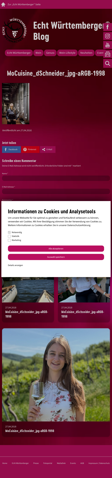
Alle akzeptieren (56, 248)
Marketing (16, 240)
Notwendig (17, 232)
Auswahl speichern (56, 257)
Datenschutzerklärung (78, 225)
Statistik (15, 236)
